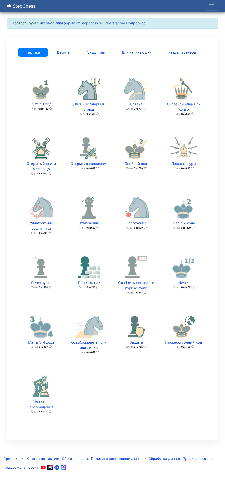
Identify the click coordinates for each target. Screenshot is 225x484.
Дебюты (64, 52)
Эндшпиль (96, 52)
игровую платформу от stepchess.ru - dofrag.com (82, 23)
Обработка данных (164, 458)
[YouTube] (43, 467)
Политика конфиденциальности (119, 458)
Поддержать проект (21, 467)
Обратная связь (75, 458)
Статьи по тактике (43, 458)
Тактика (33, 52)
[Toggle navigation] (212, 6)
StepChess (23, 6)
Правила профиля (198, 458)
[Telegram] (56, 467)
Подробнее (135, 23)
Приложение (14, 458)
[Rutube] (50, 467)
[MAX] (63, 467)
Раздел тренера (182, 52)
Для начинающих (137, 52)
